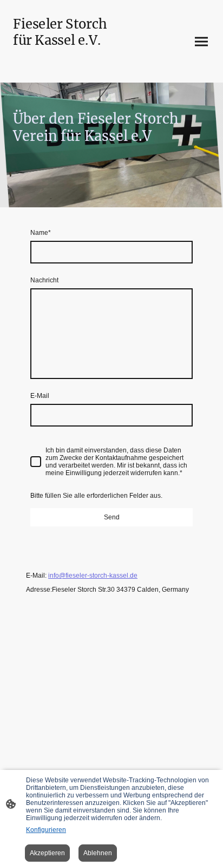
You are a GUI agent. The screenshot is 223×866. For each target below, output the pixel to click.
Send (112, 517)
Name (40, 232)
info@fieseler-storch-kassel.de (92, 575)
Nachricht (44, 280)
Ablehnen (97, 853)
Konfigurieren (46, 830)
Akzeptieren (47, 853)
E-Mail (39, 396)
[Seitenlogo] (60, 68)
